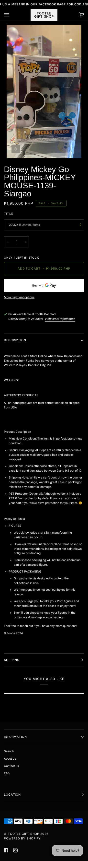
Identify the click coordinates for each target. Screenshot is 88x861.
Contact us (11, 766)
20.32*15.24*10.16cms (24, 225)
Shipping (12, 660)
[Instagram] (15, 850)
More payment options (19, 297)
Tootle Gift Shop (23, 834)
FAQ (7, 773)
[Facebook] (6, 850)
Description (15, 340)
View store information (60, 319)
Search (9, 751)
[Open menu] (11, 15)
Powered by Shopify (22, 838)
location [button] (12, 794)
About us (10, 758)
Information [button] (15, 737)
